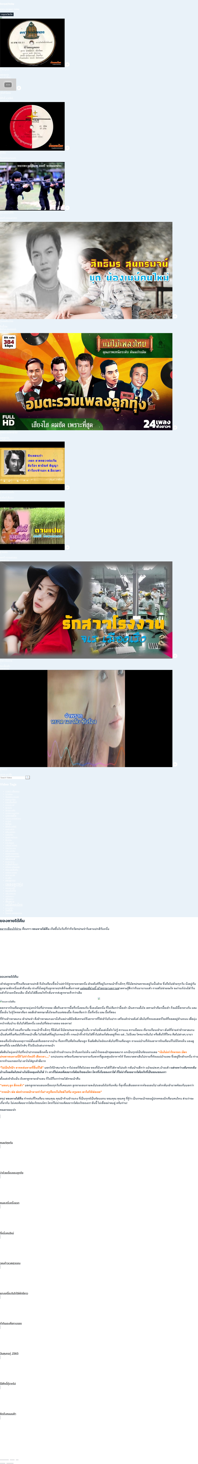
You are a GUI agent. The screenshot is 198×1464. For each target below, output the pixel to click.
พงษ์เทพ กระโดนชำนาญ (13, 818)
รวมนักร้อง (9, 834)
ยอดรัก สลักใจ (9, 829)
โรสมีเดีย (9, 910)
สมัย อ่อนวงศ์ (10, 859)
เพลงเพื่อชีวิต (10, 890)
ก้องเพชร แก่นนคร (8, 158)
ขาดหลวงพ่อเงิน (7, 492)
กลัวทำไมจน (5, 92)
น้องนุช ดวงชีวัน (10, 810)
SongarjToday (7, 3)
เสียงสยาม (9, 901)
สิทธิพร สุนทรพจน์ (8, 329)
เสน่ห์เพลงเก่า (9, 896)
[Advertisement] (81, 952)
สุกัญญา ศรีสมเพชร (12, 867)
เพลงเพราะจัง (10, 888)
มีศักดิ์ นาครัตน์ (6, 98)
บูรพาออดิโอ (10, 815)
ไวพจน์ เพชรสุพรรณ (13, 913)
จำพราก (3, 769)
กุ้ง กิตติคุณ (9, 794)
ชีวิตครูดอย (5, 69)
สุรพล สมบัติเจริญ (11, 870)
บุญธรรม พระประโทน (12, 813)
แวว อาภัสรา (5, 77)
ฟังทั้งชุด (3, 326)
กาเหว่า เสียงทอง (12, 791)
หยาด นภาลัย (6, 774)
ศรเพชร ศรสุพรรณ (12, 853)
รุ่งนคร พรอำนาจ (11, 837)
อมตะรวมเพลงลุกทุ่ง (9, 432)
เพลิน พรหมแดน (10, 893)
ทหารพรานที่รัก (7, 212)
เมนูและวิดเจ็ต (7, 14)
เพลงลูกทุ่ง (4, 74)
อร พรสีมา (8, 878)
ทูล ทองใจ (8, 808)
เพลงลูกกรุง (10, 880)
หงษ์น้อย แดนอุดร (11, 872)
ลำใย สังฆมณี (9, 843)
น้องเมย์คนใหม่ (6, 321)
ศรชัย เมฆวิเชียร (10, 851)
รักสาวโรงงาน (6, 660)
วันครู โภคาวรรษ (10, 848)
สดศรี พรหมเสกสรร (8, 217)
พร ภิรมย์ (8, 821)
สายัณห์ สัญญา (7, 497)
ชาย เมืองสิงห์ (11, 802)
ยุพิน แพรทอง (10, 832)
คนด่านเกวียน (10, 799)
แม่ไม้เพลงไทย (6, 440)
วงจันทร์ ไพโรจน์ (11, 845)
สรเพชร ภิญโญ (10, 862)
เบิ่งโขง (3, 152)
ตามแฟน (4, 552)
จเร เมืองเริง (5, 666)
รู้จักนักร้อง (8, 840)
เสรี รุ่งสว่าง (9, 899)
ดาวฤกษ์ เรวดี (9, 805)
